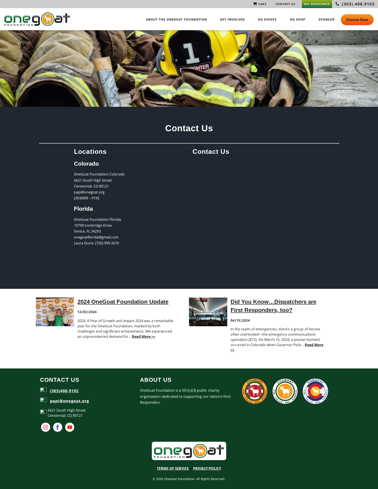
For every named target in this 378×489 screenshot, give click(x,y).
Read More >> (143, 336)
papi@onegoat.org (69, 400)
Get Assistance (317, 4)
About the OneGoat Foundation (176, 19)
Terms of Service (173, 468)
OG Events (267, 19)
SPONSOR (326, 19)
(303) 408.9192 (357, 4)
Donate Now (357, 19)
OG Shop (297, 19)
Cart (262, 4)
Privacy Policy (207, 468)
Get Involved (232, 19)
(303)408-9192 (64, 390)
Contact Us (285, 4)
